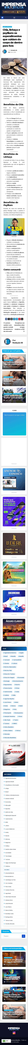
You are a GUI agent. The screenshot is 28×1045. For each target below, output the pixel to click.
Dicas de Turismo (9, 674)
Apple (21, 652)
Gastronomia (9, 818)
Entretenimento (18, 681)
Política (7, 846)
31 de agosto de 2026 (11, 964)
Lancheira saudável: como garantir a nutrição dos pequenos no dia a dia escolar (8, 327)
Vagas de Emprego (10, 862)
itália (14, 695)
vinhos (18, 730)
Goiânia (6, 695)
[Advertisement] (14, 450)
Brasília (21, 656)
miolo (16, 702)
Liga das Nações (9, 698)
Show (20, 716)
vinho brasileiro (9, 727)
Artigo (7, 788)
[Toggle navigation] (14, 18)
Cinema (6, 663)
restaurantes (19, 713)
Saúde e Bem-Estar (7, 26)
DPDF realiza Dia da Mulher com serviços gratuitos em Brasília (13, 398)
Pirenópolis (7, 713)
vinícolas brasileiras (10, 737)
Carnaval (6, 660)
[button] (25, 17)
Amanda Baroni (9, 873)
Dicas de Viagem (9, 677)
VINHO (15, 723)
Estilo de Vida (9, 812)
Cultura (15, 663)
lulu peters (7, 702)
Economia (21, 677)
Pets (15, 709)
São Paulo (7, 720)
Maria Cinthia (9, 910)
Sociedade (8, 852)
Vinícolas (7, 734)
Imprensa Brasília (15, 1040)
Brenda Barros (9, 876)
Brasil (6, 656)
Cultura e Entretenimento (12, 795)
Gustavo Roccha (9, 890)
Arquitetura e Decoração (12, 785)
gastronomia (8, 691)
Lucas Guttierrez (9, 829)
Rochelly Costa (9, 913)
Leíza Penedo (9, 903)
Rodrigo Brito (9, 917)
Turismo (6, 723)
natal (20, 706)
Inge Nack (8, 893)
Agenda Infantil (9, 781)
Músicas (7, 839)
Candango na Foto (10, 879)
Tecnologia (8, 856)
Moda (6, 706)
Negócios (7, 709)
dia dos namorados (10, 667)
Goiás (17, 691)
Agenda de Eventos (10, 652)
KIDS (6, 822)
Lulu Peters (8, 906)
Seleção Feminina (9, 716)
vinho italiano (8, 730)
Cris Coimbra (8, 883)
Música (13, 706)
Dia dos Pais (8, 670)
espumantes (8, 684)
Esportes (7, 808)
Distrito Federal (8, 393)
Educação (8, 805)
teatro (16, 720)
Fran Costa (8, 886)
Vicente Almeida (9, 923)
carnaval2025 (17, 660)
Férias (17, 688)
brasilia (13, 656)
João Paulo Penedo (10, 896)
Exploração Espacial (10, 815)
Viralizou (7, 866)
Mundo (7, 835)
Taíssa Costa (9, 920)
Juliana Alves (9, 900)
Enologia (6, 681)
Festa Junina (8, 688)
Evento (18, 684)
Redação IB (14, 50)
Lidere (7, 825)
